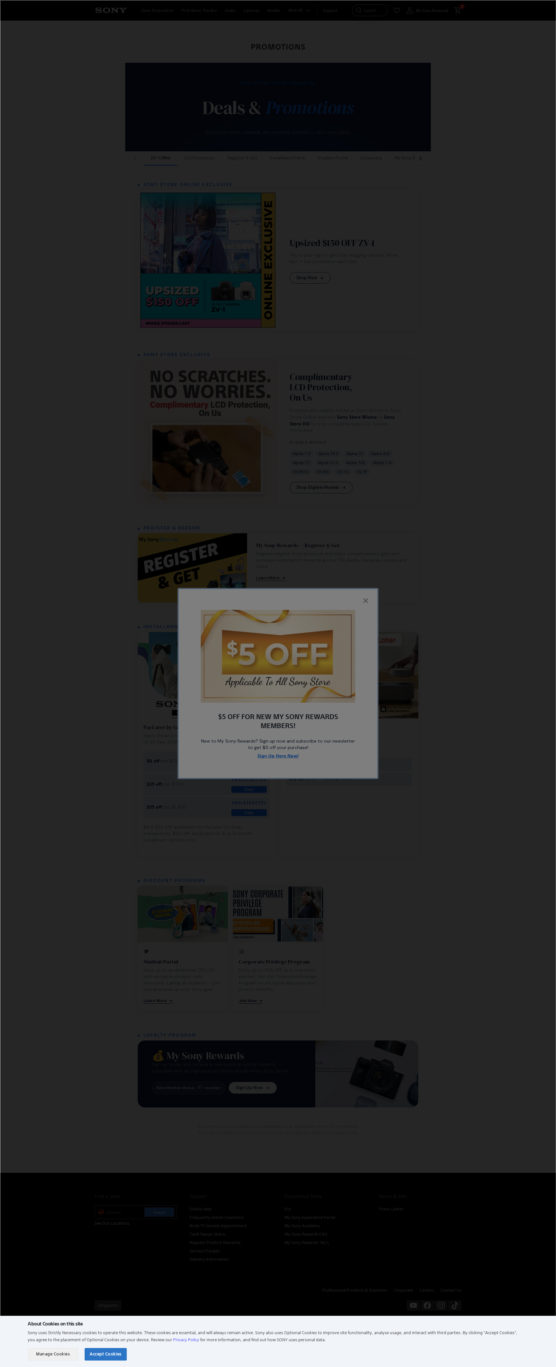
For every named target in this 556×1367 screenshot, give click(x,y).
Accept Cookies (105, 1354)
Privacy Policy (186, 1340)
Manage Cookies (53, 1354)
